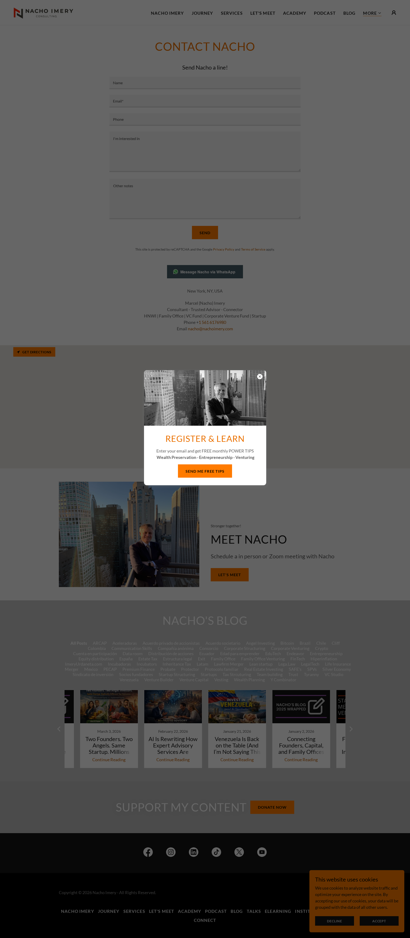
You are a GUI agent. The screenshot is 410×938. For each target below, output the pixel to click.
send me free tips (205, 471)
